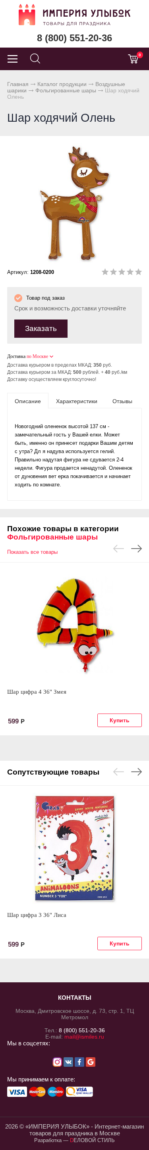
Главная (18, 84)
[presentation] (28, 400)
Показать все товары (32, 552)
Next (136, 549)
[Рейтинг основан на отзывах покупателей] (122, 273)
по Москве (37, 356)
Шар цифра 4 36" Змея (36, 692)
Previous (118, 549)
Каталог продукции (62, 84)
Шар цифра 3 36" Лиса (36, 915)
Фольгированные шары (65, 90)
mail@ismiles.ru (84, 1036)
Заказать (41, 328)
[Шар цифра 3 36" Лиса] (74, 848)
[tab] (27, 401)
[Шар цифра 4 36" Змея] (74, 625)
